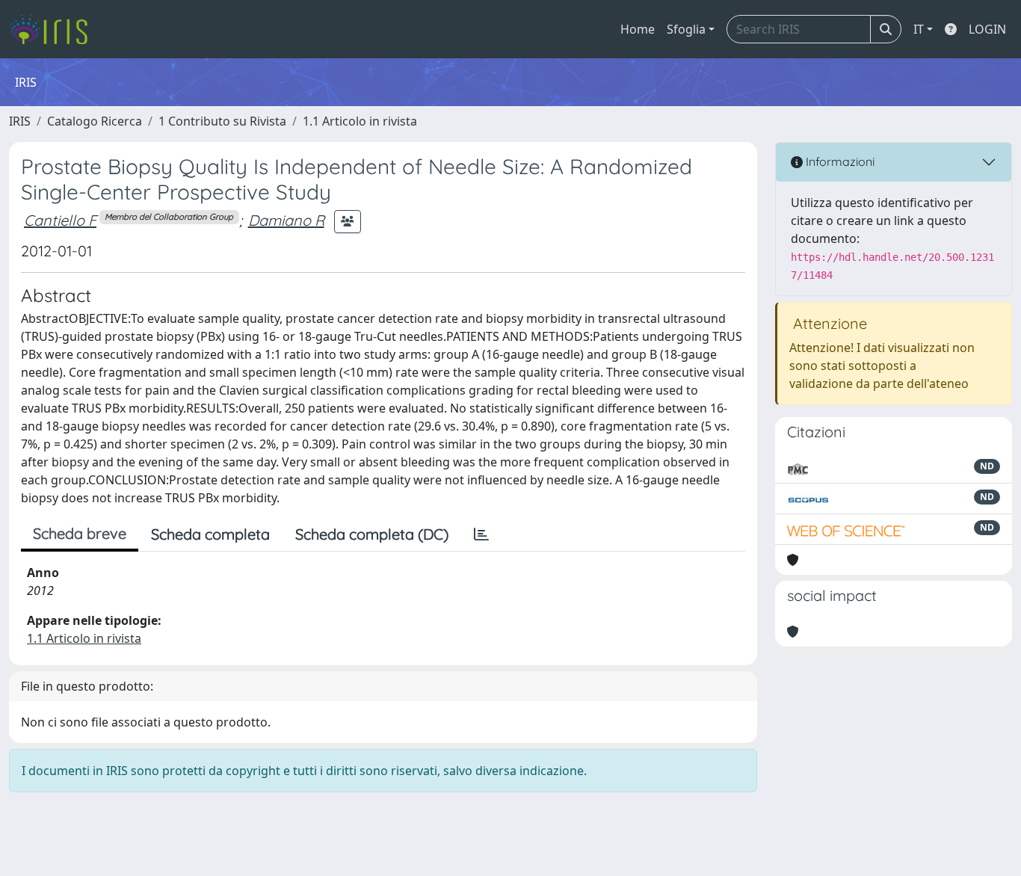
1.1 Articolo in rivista (360, 121)
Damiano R (286, 220)
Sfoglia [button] (686, 29)
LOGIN (987, 29)
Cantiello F (60, 220)
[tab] (481, 534)
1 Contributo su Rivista (222, 121)
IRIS (20, 121)
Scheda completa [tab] (210, 534)
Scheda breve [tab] (79, 533)
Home (637, 29)
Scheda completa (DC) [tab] (371, 534)
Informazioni (839, 161)
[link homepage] (54, 29)
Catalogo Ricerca (94, 121)
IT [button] (918, 29)
